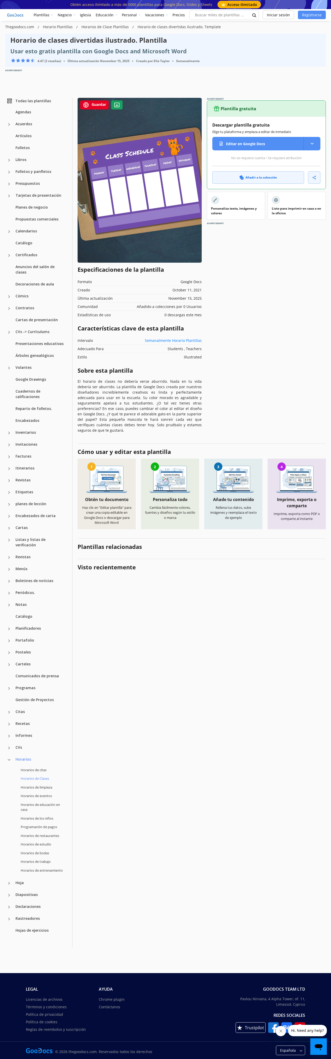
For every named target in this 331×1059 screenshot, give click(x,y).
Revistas (23, 479)
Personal (129, 14)
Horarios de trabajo (36, 861)
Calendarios (26, 231)
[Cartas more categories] (9, 528)
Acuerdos (24, 123)
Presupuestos (28, 183)
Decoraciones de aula (35, 284)
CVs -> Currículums (32, 331)
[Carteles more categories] (9, 664)
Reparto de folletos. (34, 408)
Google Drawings (31, 379)
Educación (105, 14)
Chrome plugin (112, 999)
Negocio (65, 14)
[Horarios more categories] (9, 760)
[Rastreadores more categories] (9, 919)
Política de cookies (41, 1021)
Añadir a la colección (261, 177)
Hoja (20, 882)
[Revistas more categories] (9, 480)
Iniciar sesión (278, 14)
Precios (178, 14)
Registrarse (312, 14)
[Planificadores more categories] (9, 629)
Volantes (24, 367)
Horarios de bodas (35, 853)
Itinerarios (25, 468)
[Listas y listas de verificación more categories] (9, 540)
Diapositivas (27, 894)
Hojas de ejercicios (32, 930)
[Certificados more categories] (9, 255)
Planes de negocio (32, 207)
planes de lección (31, 503)
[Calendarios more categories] (9, 232)
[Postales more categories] (9, 653)
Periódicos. (25, 592)
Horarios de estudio (36, 844)
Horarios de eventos (36, 795)
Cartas (22, 527)
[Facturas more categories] (9, 457)
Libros (21, 159)
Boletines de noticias (34, 580)
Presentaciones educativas (40, 343)
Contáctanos (109, 1006)
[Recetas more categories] (9, 724)
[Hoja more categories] (9, 883)
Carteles (23, 663)
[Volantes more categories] (9, 368)
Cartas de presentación (37, 319)
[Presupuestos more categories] (9, 184)
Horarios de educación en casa (40, 807)
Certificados (26, 254)
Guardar (98, 104)
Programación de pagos (39, 827)
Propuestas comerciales (37, 219)
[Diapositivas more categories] (9, 895)
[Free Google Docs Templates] (15, 15)
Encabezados (27, 420)
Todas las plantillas (33, 100)
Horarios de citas (34, 770)
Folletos (23, 147)
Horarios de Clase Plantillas (105, 26)
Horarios (23, 759)
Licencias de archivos (44, 999)
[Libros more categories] (9, 160)
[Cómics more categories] (9, 296)
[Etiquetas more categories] (9, 492)
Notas (21, 604)
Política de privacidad (44, 1014)
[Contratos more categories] (9, 308)
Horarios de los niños (37, 818)
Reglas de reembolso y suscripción (56, 1029)
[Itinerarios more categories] (9, 469)
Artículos (24, 135)
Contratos (25, 307)
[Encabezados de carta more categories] (9, 516)
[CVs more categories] (9, 748)
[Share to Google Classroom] (117, 104)
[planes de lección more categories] (9, 504)
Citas (20, 711)
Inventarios (26, 432)
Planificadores (28, 628)
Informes (24, 735)
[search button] (254, 15)
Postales (23, 652)
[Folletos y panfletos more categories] (9, 172)
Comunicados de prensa (37, 675)
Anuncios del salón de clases (35, 269)
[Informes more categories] (9, 736)
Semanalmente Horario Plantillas (173, 340)
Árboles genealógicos (35, 355)
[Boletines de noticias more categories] (9, 581)
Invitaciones (26, 444)
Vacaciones (154, 14)
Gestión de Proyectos (35, 699)
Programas (25, 687)
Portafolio (25, 640)
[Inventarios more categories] (9, 433)
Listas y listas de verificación (31, 542)
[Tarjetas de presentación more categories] (9, 196)
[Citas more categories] (9, 712)
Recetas (23, 723)
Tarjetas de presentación (38, 195)
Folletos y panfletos (33, 171)
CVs (19, 747)
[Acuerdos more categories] (9, 124)
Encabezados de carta (36, 515)
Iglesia (85, 14)
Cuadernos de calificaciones (28, 394)
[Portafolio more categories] (9, 641)
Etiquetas (24, 491)
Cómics (22, 295)
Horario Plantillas (58, 26)
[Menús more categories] (9, 569)
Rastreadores (28, 918)
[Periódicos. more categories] (9, 593)
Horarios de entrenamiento (42, 870)
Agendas (23, 111)
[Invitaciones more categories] (9, 445)
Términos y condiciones (46, 1006)
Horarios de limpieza (36, 787)
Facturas (23, 456)
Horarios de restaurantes (40, 835)
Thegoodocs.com (20, 26)
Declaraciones (28, 906)
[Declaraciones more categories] (9, 907)
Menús (21, 568)
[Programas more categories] (9, 688)
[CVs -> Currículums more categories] (9, 332)
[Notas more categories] (9, 605)
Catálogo (24, 242)
